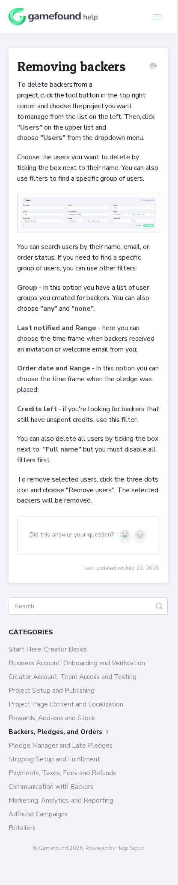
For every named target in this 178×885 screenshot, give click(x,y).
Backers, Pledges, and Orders (56, 731)
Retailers (22, 827)
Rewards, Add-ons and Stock (52, 717)
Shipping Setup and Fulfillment (54, 759)
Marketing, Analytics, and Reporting (61, 800)
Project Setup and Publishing (52, 690)
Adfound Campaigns (38, 813)
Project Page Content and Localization (66, 704)
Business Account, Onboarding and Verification (77, 662)
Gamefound (53, 848)
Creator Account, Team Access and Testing (72, 676)
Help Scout (129, 848)
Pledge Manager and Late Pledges (61, 745)
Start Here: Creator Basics (48, 649)
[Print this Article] (153, 67)
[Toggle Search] (159, 606)
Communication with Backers (51, 786)
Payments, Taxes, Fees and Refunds (62, 772)
